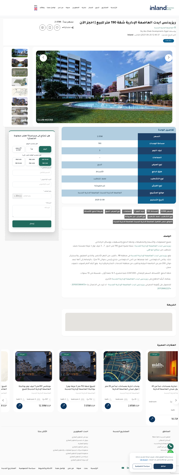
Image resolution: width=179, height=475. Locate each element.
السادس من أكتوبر (163, 447)
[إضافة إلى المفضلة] (57, 28)
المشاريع (105, 8)
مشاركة (67, 27)
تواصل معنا (51, 8)
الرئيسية (114, 8)
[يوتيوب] (123, 468)
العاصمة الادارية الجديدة (164, 28)
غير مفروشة (130, 217)
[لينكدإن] (128, 468)
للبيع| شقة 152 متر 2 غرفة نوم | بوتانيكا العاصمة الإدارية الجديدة (70, 387)
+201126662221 (164, 289)
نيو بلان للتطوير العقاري (80, 437)
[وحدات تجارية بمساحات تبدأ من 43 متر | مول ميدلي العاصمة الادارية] (142, 419)
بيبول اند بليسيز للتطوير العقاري (77, 440)
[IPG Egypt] (161, 7)
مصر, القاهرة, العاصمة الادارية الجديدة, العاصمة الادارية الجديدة (139, 222)
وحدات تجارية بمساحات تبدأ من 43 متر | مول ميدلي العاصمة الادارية (157, 387)
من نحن (60, 8)
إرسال (32, 224)
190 (148, 211)
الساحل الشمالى (164, 440)
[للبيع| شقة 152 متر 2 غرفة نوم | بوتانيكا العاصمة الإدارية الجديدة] (53, 406)
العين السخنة (165, 450)
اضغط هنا (144, 460)
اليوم (45, 149)
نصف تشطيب (154, 217)
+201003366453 (79, 285)
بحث (86, 469)
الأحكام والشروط (45, 469)
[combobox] (17, 196)
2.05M (163, 211)
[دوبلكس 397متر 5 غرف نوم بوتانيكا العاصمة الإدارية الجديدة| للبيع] (9, 406)
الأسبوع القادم (19, 149)
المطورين (75, 8)
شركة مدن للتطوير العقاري (79, 457)
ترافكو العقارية (83, 444)
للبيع (97, 8)
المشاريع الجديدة (8, 469)
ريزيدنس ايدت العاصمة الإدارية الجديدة (152, 246)
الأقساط (87, 211)
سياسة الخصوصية (27, 469)
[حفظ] (50, 28)
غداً (32, 149)
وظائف (42, 8)
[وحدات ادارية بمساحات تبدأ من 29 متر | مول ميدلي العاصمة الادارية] (97, 406)
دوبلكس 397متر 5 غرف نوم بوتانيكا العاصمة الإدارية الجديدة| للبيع (24, 387)
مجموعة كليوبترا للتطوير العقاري (77, 453)
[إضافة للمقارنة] (42, 28)
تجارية (84, 8)
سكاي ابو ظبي (153, 250)
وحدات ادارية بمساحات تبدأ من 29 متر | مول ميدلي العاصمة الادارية (112, 387)
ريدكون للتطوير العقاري (80, 447)
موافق (163, 466)
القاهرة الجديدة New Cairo (161, 437)
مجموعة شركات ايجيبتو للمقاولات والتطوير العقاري (70, 450)
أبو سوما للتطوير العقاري (79, 460)
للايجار (91, 8)
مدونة (68, 8)
